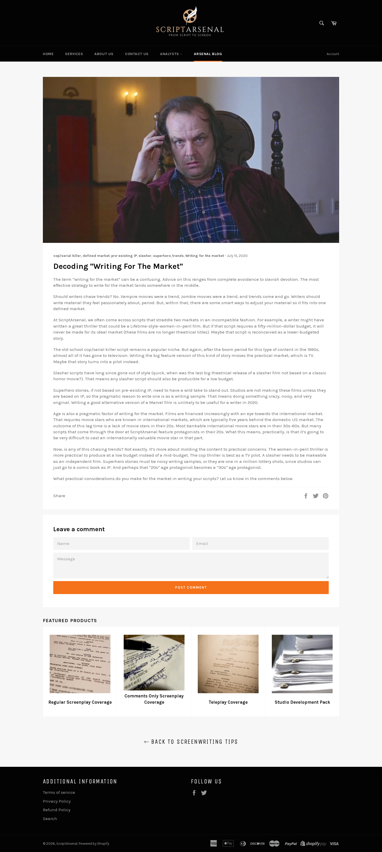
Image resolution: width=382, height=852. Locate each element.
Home (48, 54)
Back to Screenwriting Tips (193, 741)
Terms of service (59, 792)
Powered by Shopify (94, 844)
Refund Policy (56, 809)
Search (50, 818)
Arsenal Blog (208, 54)
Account (333, 54)
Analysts (170, 54)
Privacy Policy (57, 801)
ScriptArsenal (66, 844)
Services (74, 54)
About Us (104, 54)
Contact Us (137, 54)
